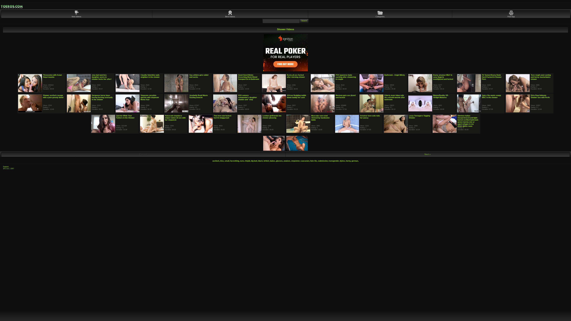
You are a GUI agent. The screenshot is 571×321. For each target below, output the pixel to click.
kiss (222, 161)
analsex (287, 161)
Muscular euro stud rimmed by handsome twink (320, 118)
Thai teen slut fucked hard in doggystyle (222, 117)
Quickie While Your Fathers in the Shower (125, 117)
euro (242, 161)
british (266, 161)
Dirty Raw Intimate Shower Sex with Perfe (540, 96)
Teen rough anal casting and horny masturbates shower (541, 77)
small (227, 161)
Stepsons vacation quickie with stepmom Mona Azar (150, 97)
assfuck (215, 161)
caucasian (305, 161)
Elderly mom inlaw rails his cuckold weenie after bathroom (394, 97)
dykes (342, 161)
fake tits (313, 161)
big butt (254, 161)
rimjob (247, 161)
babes (272, 161)
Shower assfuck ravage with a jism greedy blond (53, 96)
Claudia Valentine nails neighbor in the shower (150, 76)
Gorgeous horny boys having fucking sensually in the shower (102, 97)
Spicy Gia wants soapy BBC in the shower (491, 96)
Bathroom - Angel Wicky (394, 75)
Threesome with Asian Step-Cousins (52, 76)
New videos (76, 17)
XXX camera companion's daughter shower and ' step (247, 97)
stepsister (295, 161)
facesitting (234, 161)
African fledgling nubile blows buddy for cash (296, 96)
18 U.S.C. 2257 (8, 168)
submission (323, 161)
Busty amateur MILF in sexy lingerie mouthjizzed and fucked (443, 77)
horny (348, 161)
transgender (334, 161)
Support (6, 166)
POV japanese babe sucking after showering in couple (346, 77)
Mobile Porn (12, 6)
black (260, 161)
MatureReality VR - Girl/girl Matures (441, 96)
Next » (428, 154)
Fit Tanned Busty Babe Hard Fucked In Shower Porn (492, 77)
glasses (279, 161)
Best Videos (230, 17)
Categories (380, 17)
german (355, 161)
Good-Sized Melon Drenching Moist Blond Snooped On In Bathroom (248, 77)
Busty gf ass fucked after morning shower (296, 76)
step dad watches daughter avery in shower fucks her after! (102, 77)
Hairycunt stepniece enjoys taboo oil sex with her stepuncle (175, 118)
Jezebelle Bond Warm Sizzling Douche (198, 96)
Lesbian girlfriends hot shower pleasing (271, 117)
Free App (511, 17)
